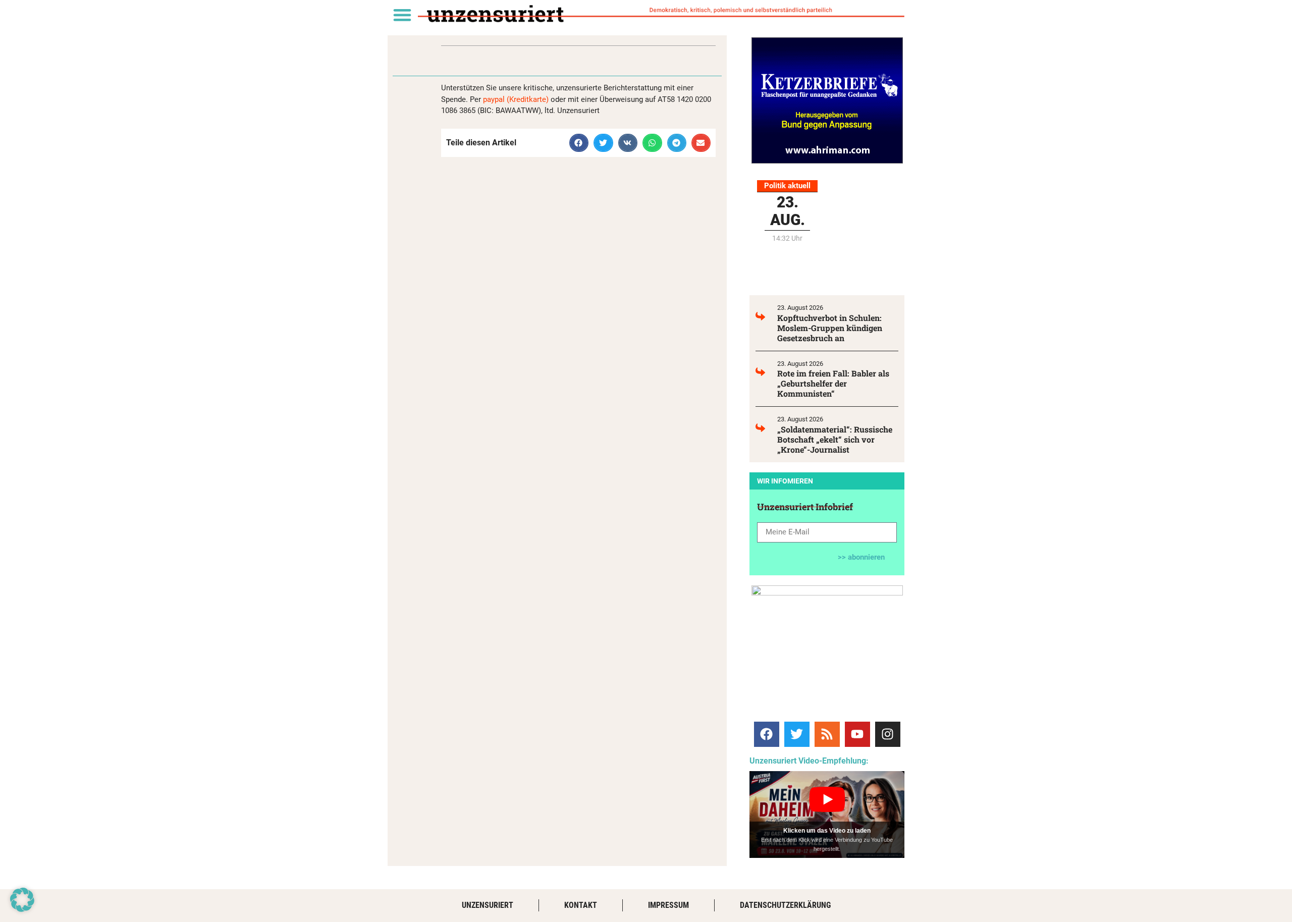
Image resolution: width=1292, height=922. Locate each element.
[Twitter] (797, 734)
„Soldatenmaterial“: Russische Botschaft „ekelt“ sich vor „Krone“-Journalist (834, 439)
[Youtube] (857, 734)
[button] (402, 14)
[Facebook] (766, 734)
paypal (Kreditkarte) (516, 99)
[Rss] (827, 734)
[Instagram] (887, 734)
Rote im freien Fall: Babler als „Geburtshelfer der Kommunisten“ (833, 383)
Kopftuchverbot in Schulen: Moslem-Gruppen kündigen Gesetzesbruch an (829, 327)
